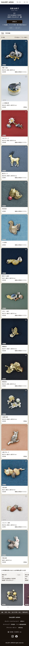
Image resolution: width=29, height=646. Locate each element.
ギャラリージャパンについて (12, 621)
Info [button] (20, 17)
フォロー (11, 27)
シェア (18, 27)
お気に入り (25, 2)
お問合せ (14, 21)
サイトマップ (6, 624)
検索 (20, 2)
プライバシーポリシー (11, 627)
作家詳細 (7, 33)
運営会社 (20, 627)
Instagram (12, 636)
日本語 (11, 632)
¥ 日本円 (16, 632)
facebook (16, 636)
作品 (2, 33)
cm (20, 632)
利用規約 (13, 624)
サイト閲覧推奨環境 (21, 624)
